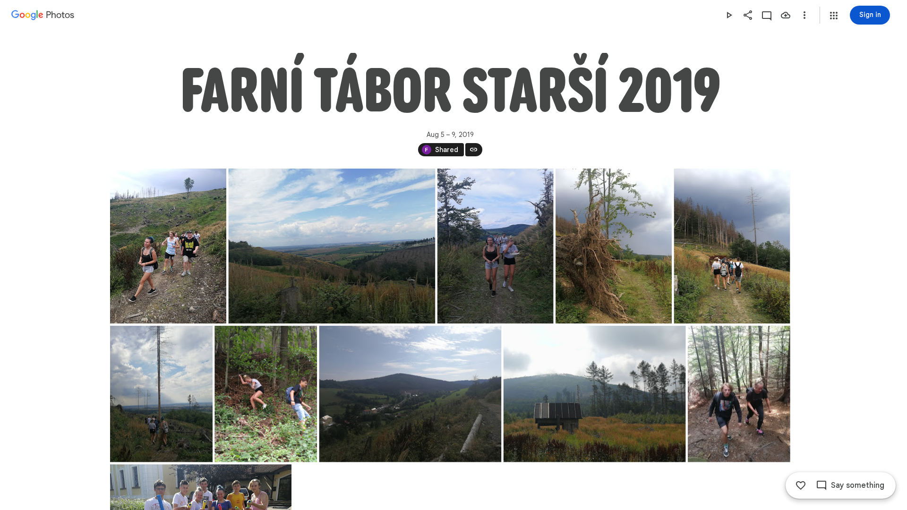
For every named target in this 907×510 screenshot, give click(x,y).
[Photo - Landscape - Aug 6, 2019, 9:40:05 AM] (410, 394)
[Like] (800, 485)
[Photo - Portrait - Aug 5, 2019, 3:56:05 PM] (168, 246)
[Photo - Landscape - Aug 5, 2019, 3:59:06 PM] (331, 246)
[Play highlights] (729, 15)
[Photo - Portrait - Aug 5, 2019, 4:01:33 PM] (495, 246)
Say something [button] (857, 485)
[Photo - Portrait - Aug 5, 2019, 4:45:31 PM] (265, 394)
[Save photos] (785, 15)
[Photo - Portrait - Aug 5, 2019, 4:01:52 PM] (614, 246)
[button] (833, 15)
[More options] (804, 15)
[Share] (747, 15)
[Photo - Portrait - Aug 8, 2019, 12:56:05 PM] (738, 394)
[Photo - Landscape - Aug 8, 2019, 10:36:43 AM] (594, 394)
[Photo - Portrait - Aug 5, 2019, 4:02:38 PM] (732, 246)
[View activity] (766, 15)
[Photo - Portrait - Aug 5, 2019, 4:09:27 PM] (161, 394)
